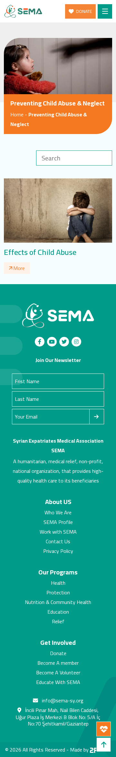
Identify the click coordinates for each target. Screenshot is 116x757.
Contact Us (58, 541)
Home (17, 114)
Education (58, 612)
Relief (58, 621)
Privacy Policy (58, 551)
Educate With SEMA (58, 682)
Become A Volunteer (58, 672)
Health (58, 583)
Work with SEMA (58, 531)
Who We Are (58, 512)
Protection (58, 592)
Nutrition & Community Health (58, 602)
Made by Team (90, 749)
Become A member (58, 663)
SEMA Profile (58, 522)
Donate (58, 653)
